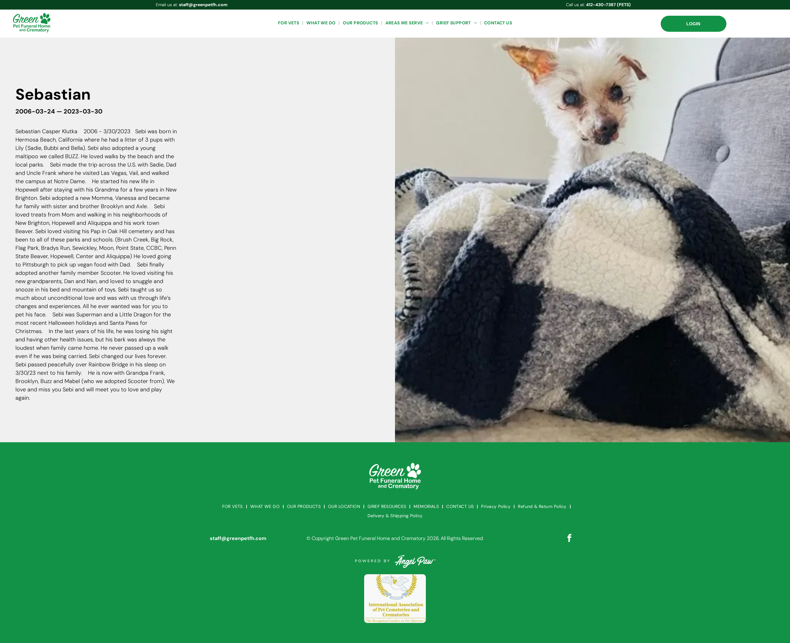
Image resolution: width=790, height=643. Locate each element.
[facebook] (569, 539)
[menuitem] (289, 23)
